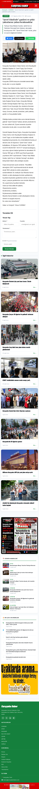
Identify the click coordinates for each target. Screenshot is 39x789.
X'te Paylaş (20, 38)
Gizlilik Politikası (5, 759)
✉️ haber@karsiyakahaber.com (10, 780)
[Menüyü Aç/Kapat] (36, 5)
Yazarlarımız (4, 769)
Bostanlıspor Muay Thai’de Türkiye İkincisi (22, 565)
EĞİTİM (3, 739)
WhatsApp (31, 38)
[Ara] (2, 5)
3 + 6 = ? (10, 240)
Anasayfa (4, 10)
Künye (3, 752)
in (10, 718)
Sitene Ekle (4, 767)
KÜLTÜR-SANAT (5, 734)
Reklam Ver (4, 754)
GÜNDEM (10, 10)
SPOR (3, 729)
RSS (2, 764)
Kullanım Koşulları (6, 762)
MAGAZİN (4, 741)
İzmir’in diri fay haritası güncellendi (17, 637)
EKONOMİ (4, 731)
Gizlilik (32, 785)
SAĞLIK (3, 744)
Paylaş (10, 38)
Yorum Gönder (9, 249)
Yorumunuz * (6, 228)
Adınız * (5, 221)
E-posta (22, 221)
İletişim (3, 757)
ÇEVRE (3, 736)
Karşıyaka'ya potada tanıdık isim (16, 657)
